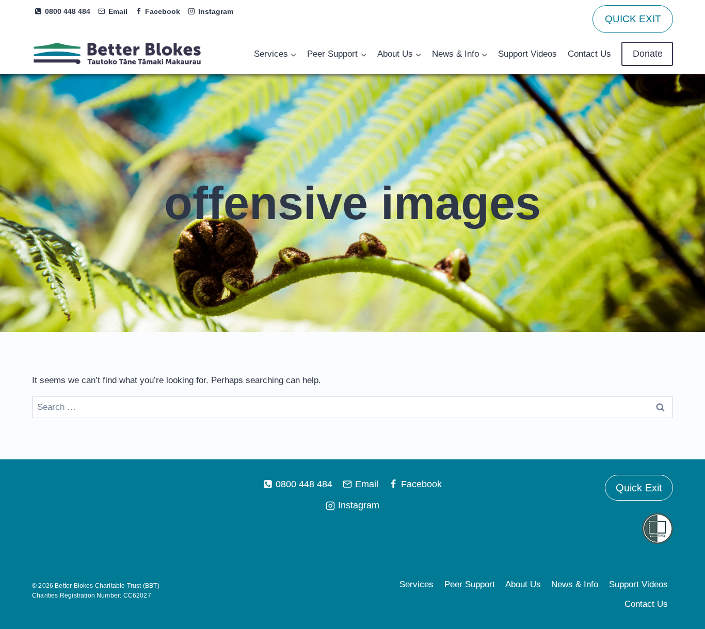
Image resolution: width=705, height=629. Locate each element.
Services (416, 584)
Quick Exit (639, 487)
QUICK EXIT (633, 18)
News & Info (574, 584)
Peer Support (469, 584)
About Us (523, 584)
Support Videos (527, 54)
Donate (648, 53)
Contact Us (589, 54)
